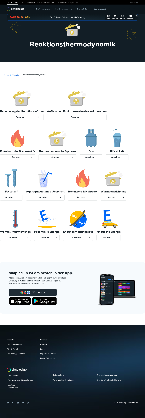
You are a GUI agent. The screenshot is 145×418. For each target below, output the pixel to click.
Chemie (15, 75)
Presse (43, 349)
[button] (132, 2)
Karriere (43, 344)
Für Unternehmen (28, 2)
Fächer (6, 75)
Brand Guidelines (47, 358)
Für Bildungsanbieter (45, 2)
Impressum (13, 375)
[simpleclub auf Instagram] (27, 402)
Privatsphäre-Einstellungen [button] (20, 380)
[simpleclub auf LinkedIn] (17, 402)
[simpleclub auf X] (12, 402)
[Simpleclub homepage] (15, 9)
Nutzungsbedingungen (107, 375)
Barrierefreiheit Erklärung (109, 380)
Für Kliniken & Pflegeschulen (68, 2)
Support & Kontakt (48, 353)
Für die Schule (12, 2)
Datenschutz (58, 375)
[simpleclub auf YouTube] (22, 402)
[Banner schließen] (136, 15)
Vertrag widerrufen (13, 386)
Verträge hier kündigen (63, 380)
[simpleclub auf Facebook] (8, 402)
